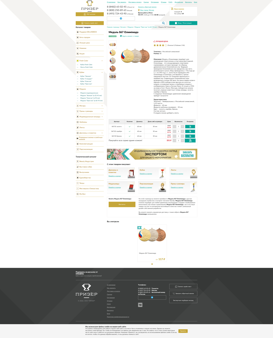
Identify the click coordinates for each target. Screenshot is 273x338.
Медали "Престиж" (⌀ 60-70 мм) (91, 100)
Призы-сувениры (86, 111)
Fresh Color (83, 61)
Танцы (81, 183)
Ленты (82, 127)
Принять (183, 331)
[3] (160, 45)
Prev (122, 56)
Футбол (82, 194)
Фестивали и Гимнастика (89, 188)
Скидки (146, 2)
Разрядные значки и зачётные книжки (90, 138)
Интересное (179, 2)
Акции (81, 54)
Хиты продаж (84, 37)
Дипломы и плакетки (87, 133)
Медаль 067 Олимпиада (147, 253)
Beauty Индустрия (86, 161)
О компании (111, 2)
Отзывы (163, 2)
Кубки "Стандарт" (86, 79)
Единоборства (85, 178)
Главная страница (113, 27)
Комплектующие (86, 144)
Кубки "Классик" (85, 81)
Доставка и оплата (134, 2)
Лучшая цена (84, 43)
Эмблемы (83, 122)
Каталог (123, 27)
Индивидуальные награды (89, 117)
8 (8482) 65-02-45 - (148, 288)
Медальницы (114, 184)
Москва (151, 10)
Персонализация (86, 149)
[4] (163, 45)
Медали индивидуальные (89, 93)
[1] (155, 45)
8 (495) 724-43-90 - (147, 290)
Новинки (82, 48)
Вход (179, 23)
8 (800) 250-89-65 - (151, 293)
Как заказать (122, 2)
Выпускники (84, 172)
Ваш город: (144, 10)
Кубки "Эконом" (85, 76)
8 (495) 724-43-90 (120, 14)
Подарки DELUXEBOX (88, 32)
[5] (166, 45)
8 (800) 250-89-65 (119, 10)
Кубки (81, 72)
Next (147, 56)
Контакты (188, 2)
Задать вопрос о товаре (130, 36)
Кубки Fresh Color (86, 64)
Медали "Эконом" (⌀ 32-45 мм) (91, 95)
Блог (195, 2)
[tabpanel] (152, 243)
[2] (157, 45)
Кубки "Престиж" (86, 84)
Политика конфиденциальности (118, 317)
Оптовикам (155, 2)
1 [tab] (152, 264)
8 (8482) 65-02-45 (120, 7)
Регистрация (187, 23)
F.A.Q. (170, 2)
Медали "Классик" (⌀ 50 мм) (90, 98)
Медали (82, 89)
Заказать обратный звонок (147, 7)
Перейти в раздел (115, 176)
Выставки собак (85, 167)
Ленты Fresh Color (86, 67)
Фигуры (82, 106)
